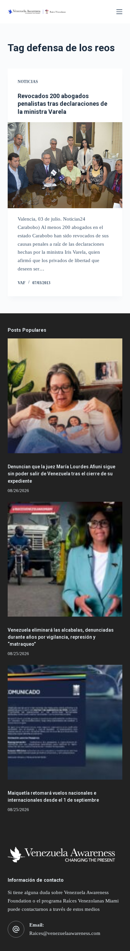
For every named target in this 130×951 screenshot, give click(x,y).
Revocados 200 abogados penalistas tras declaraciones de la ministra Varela (62, 103)
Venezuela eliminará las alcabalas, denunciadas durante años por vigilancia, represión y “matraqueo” (61, 637)
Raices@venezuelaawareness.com (64, 933)
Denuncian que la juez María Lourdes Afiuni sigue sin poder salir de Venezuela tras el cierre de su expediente (61, 473)
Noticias (28, 81)
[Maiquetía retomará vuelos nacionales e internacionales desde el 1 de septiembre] (65, 722)
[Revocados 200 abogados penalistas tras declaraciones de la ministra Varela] (65, 165)
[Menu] (119, 12)
